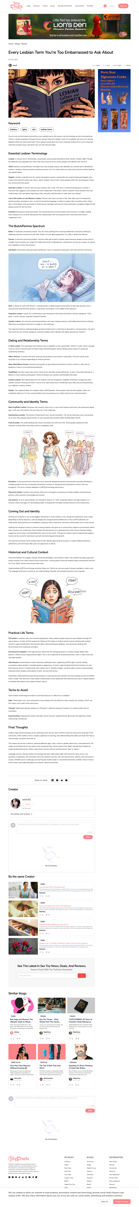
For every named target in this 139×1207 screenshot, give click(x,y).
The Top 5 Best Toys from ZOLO (50, 1066)
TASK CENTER (79, 6)
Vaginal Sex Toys (69, 1184)
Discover (112, 1184)
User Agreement (114, 1175)
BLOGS (52, 6)
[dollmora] (114, 100)
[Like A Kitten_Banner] (69, 26)
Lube (66, 1188)
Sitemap (111, 1165)
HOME (29, 6)
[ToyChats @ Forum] (26, 1177)
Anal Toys (67, 1171)
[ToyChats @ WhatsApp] (36, 1177)
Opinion (89, 1181)
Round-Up (43, 1062)
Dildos (66, 1165)
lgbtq (24, 129)
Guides (42, 884)
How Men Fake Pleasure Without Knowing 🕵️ (20, 1066)
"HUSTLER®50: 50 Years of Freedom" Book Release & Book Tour (80, 1020)
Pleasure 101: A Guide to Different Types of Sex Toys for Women (63, 943)
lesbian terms (46, 129)
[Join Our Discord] (16, 1177)
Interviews (73, 1062)
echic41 (26, 799)
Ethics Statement (114, 1181)
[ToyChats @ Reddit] (23, 1177)
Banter (89, 1184)
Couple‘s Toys (68, 1178)
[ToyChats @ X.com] (9, 1177)
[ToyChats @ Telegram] (33, 1177)
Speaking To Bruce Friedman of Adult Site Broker (81, 1066)
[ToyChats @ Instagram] (13, 1177)
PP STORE (90, 6)
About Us (112, 1171)
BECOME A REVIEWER (65, 6)
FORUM (45, 6)
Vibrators (67, 1162)
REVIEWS (37, 6)
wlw (34, 129)
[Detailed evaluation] (51, 277)
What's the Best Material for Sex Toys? (53, 924)
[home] (16, 6)
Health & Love (15, 1062)
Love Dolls (67, 1175)
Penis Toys (67, 1168)
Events (89, 1188)
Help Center (113, 1162)
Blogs (17, 44)
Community (113, 1168)
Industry (43, 1016)
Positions (90, 1178)
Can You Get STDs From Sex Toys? (52, 887)
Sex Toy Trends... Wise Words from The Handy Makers (49, 1020)
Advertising (112, 1188)
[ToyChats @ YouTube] (29, 1177)
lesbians (13, 129)
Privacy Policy (113, 1178)
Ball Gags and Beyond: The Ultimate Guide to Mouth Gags (21, 1020)
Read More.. (42, 893)
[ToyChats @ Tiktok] (19, 1177)
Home (10, 44)
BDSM (66, 1181)
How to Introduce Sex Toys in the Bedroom (55, 906)
